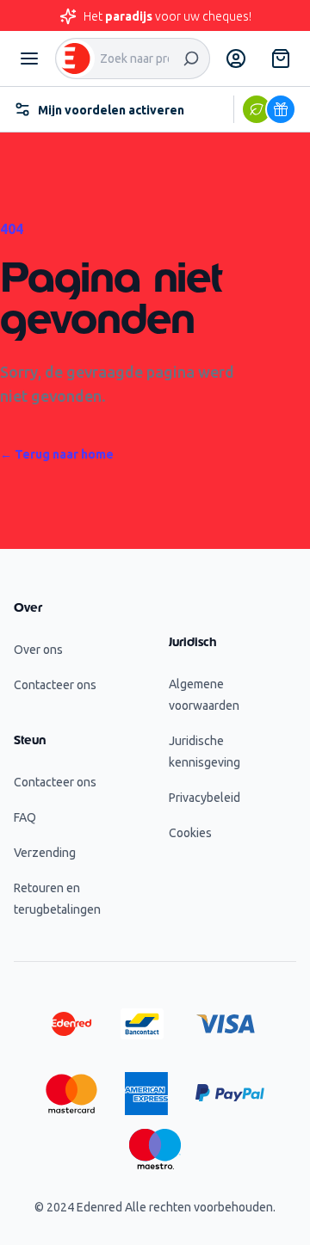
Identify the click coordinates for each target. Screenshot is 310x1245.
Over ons (38, 649)
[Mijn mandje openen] (281, 58)
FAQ (25, 817)
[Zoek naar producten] (191, 58)
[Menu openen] (29, 58)
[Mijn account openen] (236, 58)
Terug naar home (57, 454)
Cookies (190, 833)
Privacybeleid (204, 797)
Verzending (45, 853)
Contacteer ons (55, 685)
